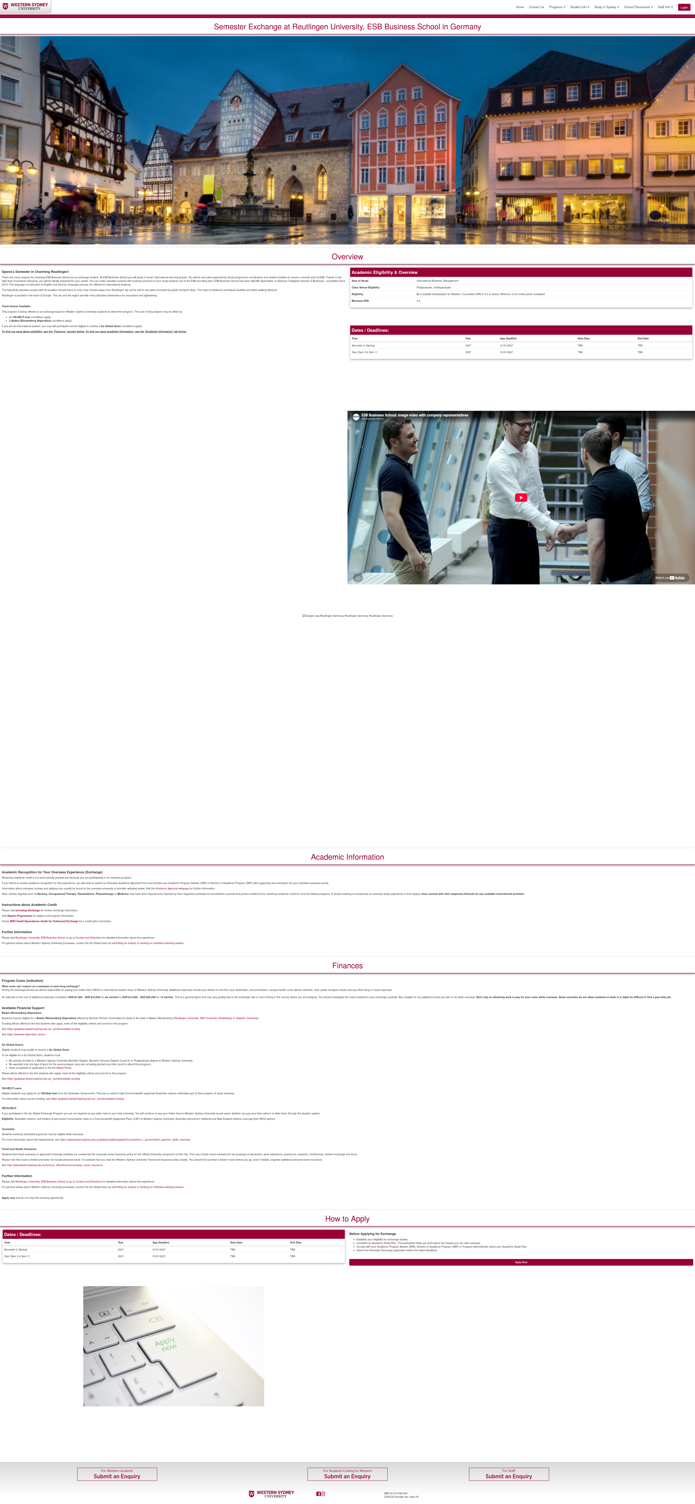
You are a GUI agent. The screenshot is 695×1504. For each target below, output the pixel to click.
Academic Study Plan (384, 1243)
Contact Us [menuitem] (536, 7)
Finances (347, 965)
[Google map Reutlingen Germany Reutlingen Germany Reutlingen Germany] (347, 729)
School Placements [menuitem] (637, 7)
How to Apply (347, 1218)
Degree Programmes (19, 915)
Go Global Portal (61, 1068)
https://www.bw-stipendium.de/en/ (26, 1034)
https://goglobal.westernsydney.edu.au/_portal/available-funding (43, 1029)
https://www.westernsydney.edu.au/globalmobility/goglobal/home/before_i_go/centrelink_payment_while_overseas (125, 1139)
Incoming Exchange (27, 910)
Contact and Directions (89, 937)
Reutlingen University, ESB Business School (40, 937)
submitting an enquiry (124, 943)
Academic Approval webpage (172, 888)
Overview (347, 256)
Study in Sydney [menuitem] (605, 7)
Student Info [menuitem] (578, 7)
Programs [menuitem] (556, 7)
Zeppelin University (247, 1018)
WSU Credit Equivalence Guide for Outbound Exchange (44, 921)
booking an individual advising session (162, 943)
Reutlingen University (186, 1018)
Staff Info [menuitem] (664, 7)
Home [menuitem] (520, 7)
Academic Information (347, 856)
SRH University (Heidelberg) (216, 1018)
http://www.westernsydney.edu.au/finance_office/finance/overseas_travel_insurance (55, 1165)
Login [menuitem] (684, 7)
